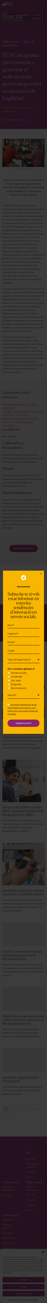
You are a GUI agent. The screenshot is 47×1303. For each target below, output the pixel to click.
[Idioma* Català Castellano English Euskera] (23, 695)
